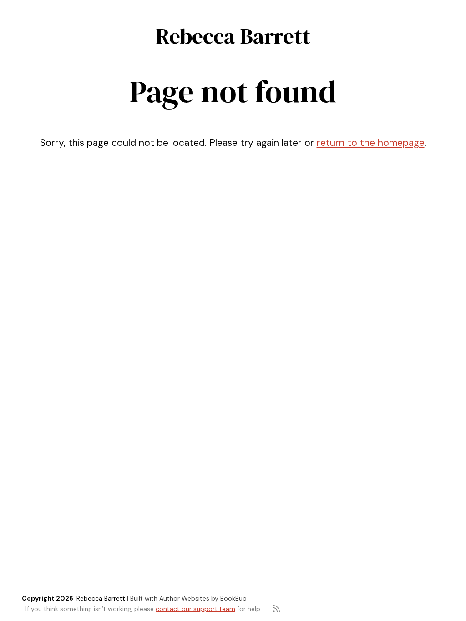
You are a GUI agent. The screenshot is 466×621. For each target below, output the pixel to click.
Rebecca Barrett (233, 36)
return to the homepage (371, 142)
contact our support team (195, 609)
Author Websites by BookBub (203, 598)
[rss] (276, 609)
